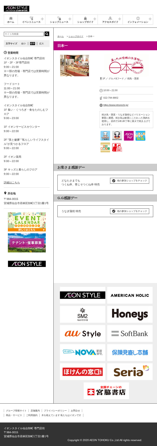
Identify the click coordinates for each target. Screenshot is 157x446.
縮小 (23, 43)
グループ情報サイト (16, 410)
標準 (32, 43)
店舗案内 (35, 410)
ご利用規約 (32, 415)
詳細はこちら (12, 182)
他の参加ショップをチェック (132, 180)
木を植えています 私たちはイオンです (61, 415)
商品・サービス (14, 415)
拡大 (41, 43)
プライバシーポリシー (55, 410)
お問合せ (75, 410)
